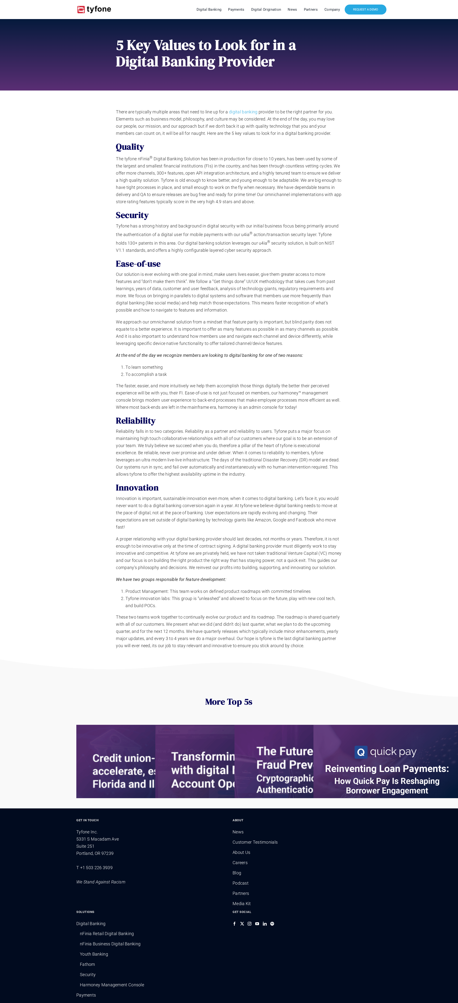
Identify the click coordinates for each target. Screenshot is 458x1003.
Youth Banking (94, 954)
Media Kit (242, 903)
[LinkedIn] (265, 924)
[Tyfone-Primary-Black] (94, 5)
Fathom (87, 964)
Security (88, 974)
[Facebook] (234, 924)
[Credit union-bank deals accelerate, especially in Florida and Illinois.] (150, 771)
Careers (240, 862)
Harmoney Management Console (112, 984)
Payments (86, 995)
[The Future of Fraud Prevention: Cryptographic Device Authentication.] (308, 771)
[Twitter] (242, 924)
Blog (237, 872)
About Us (241, 852)
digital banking (243, 111)
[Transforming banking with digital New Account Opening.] (228, 771)
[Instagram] (249, 924)
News (238, 831)
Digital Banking (91, 923)
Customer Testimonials (255, 842)
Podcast (241, 883)
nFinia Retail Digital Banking (107, 933)
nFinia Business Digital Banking (110, 943)
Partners (241, 893)
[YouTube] (257, 924)
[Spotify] (272, 924)
